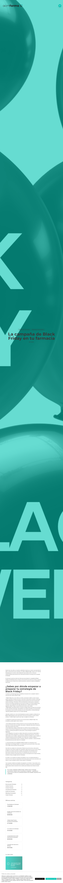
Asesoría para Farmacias (11, 784)
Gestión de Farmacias (24, 329)
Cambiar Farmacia (9, 786)
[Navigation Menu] (59, 5)
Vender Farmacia (9, 795)
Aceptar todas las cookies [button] (51, 878)
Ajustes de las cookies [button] (40, 878)
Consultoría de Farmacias (11, 789)
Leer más (59, 878)
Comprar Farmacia (9, 788)
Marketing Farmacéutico (38, 329)
